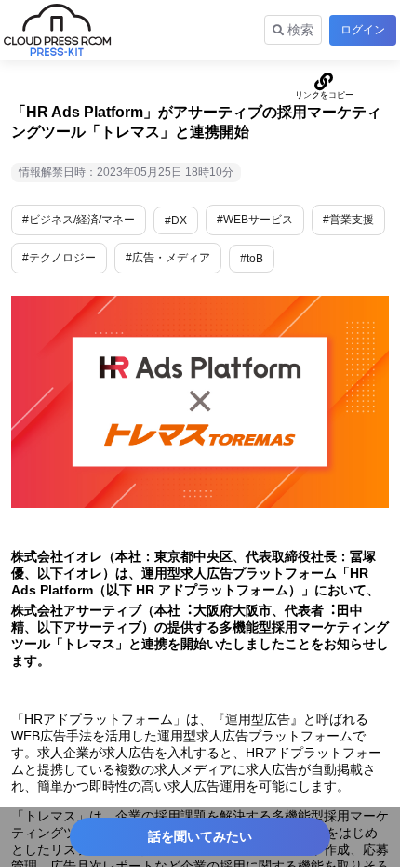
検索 (298, 29)
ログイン (362, 29)
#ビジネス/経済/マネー (78, 219)
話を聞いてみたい (200, 836)
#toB (251, 258)
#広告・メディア (168, 257)
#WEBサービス (255, 219)
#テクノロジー (59, 257)
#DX (176, 220)
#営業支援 (348, 219)
